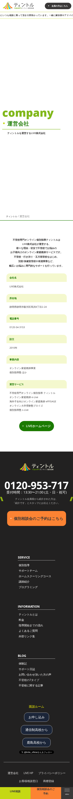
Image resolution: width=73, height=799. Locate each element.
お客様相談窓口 (28, 781)
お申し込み (37, 717)
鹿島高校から (36, 742)
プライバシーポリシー (52, 773)
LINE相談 (15, 791)
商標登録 (48, 781)
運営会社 (13, 773)
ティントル (11, 216)
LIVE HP (28, 773)
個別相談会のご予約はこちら (38, 518)
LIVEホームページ (38, 426)
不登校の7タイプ (29, 680)
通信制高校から (36, 730)
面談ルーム (36, 706)
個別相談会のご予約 (46, 791)
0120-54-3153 (17, 327)
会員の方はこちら (60, 5)
